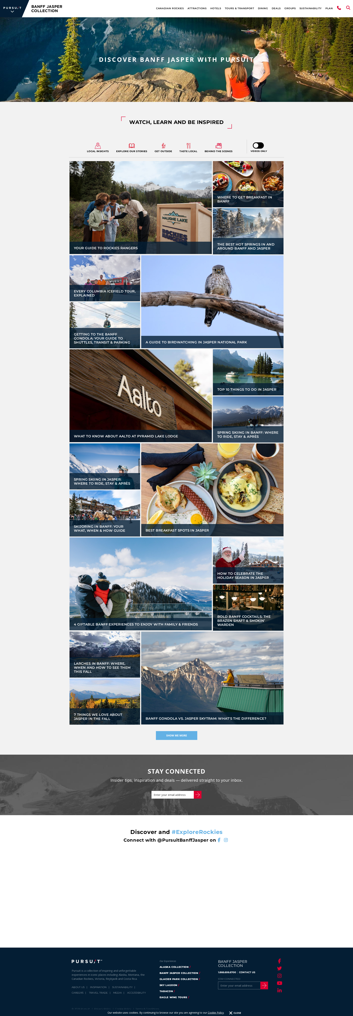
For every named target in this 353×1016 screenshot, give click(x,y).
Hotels (215, 8)
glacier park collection (179, 979)
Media (117, 992)
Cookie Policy (216, 1012)
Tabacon (166, 991)
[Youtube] (279, 983)
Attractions (197, 8)
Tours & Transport (239, 8)
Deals (276, 8)
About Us (78, 987)
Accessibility (136, 992)
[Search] (348, 9)
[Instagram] (279, 975)
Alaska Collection (174, 966)
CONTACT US (247, 972)
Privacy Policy (102, 1008)
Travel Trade (98, 992)
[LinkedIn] (279, 990)
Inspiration (98, 987)
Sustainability (310, 8)
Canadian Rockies (170, 8)
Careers (77, 992)
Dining (263, 8)
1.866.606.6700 (227, 972)
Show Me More (176, 735)
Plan (329, 8)
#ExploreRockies (197, 832)
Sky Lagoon (168, 985)
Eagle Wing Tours (173, 997)
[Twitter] (279, 968)
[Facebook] (279, 961)
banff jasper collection (179, 972)
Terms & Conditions (147, 1008)
